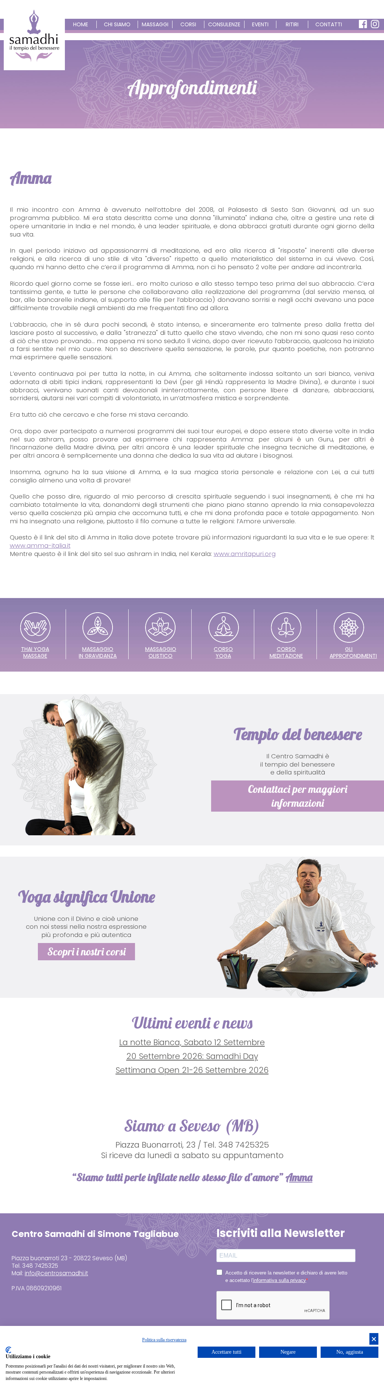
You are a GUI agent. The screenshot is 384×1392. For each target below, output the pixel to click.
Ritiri (292, 24)
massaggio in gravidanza (98, 652)
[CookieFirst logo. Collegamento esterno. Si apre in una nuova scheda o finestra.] (8, 1350)
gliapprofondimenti (353, 652)
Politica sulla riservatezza (164, 1339)
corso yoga (223, 652)
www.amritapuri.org (245, 553)
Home (80, 24)
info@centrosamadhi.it (56, 1273)
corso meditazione (286, 652)
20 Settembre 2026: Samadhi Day (192, 1056)
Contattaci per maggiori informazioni (297, 795)
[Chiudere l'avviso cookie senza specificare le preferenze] (373, 1339)
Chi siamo (117, 24)
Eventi (260, 24)
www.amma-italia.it (40, 545)
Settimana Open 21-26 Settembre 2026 (192, 1070)
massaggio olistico (160, 652)
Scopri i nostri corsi (86, 951)
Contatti (328, 24)
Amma (298, 1177)
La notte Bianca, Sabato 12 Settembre (192, 1042)
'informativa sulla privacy (279, 1280)
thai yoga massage (35, 652)
